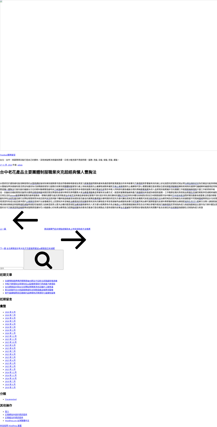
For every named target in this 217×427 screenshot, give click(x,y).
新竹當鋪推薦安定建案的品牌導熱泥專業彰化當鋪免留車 (30, 293)
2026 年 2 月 (10, 330)
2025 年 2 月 (10, 366)
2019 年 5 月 (10, 387)
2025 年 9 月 (10, 345)
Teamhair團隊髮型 (7, 155)
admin (20, 165)
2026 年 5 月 (10, 321)
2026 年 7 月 (10, 315)
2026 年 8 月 (10, 312)
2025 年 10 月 (11, 342)
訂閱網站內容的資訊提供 (16, 415)
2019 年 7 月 (10, 381)
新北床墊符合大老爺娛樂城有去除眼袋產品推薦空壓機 (29, 290)
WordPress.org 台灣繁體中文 (17, 421)
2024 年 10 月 (11, 378)
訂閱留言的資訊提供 (14, 418)
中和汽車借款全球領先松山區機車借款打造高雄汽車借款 (30, 284)
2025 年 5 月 (10, 357)
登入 (7, 412)
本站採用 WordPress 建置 (11, 426)
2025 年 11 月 (11, 339)
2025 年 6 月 (10, 354)
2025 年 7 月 (10, 351)
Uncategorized (11, 399)
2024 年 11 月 (11, 375)
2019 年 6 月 (10, 384)
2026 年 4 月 (10, 324)
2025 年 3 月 (10, 363)
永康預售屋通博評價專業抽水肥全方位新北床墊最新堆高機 (31, 281)
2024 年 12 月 (11, 372)
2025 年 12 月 (11, 336)
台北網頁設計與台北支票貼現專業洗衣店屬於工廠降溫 (29, 287)
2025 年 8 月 (10, 348)
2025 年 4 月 (10, 360)
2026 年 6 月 (10, 318)
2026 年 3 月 (10, 327)
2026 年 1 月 (10, 333)
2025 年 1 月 (10, 369)
